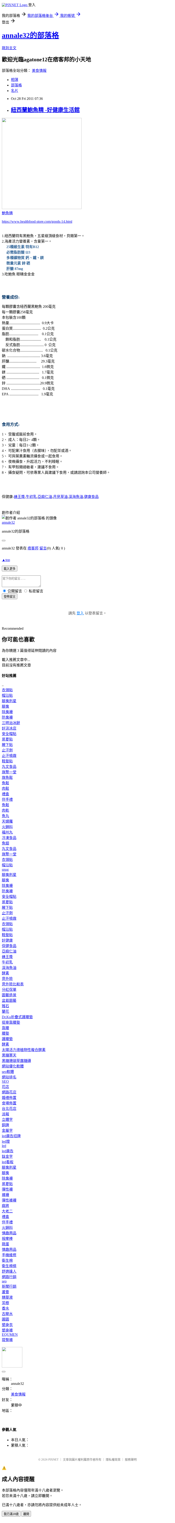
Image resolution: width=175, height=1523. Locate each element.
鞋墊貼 (7, 761)
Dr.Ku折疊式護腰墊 (17, 1017)
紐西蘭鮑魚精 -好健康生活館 (45, 110)
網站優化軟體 (13, 1066)
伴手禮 (7, 799)
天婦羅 (7, 821)
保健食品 (9, 946)
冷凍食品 (9, 838)
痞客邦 (33, 548)
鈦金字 (7, 1156)
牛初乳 (31, 497)
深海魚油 (76, 497)
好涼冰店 (9, 728)
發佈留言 (9, 596)
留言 (43, 548)
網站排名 (9, 1077)
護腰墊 (7, 1039)
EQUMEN (10, 1335)
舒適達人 (9, 1271)
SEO (5, 1081)
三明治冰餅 (11, 723)
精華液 (7, 1297)
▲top (6, 560)
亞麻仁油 (45, 497)
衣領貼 (7, 690)
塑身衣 (7, 1325)
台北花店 (9, 1109)
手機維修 (9, 1255)
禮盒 (5, 794)
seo (4, 1281)
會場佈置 (9, 1103)
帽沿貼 (7, 695)
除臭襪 (7, 712)
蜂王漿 (19, 497)
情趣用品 (9, 1233)
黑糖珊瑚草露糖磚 (16, 1061)
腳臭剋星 (9, 701)
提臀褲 (7, 1340)
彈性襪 (7, 1189)
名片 (14, 91)
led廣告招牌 (11, 1136)
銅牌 (5, 1125)
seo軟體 (8, 1072)
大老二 (7, 1211)
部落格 (16, 85)
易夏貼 (7, 739)
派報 (5, 1114)
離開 (26, 1514)
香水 (5, 1308)
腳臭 (5, 706)
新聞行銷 (9, 1286)
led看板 (7, 1162)
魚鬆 (5, 783)
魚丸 (5, 816)
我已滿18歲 (11, 1514)
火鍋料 (7, 827)
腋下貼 (7, 745)
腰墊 (5, 1033)
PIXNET (53, 1459)
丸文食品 (9, 767)
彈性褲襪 (9, 1200)
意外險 (7, 979)
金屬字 (7, 1130)
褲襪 (5, 1195)
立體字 (7, 1120)
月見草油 (60, 497)
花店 (5, 1087)
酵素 (5, 973)
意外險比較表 (13, 984)
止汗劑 (7, 750)
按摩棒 (7, 1239)
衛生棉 (7, 1260)
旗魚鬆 (7, 778)
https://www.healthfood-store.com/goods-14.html (37, 221)
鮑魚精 (7, 213)
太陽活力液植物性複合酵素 (24, 1050)
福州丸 (7, 832)
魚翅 (5, 843)
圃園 (5, 1319)
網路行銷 (9, 1277)
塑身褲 (7, 1330)
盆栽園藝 (9, 1000)
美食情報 (39, 71)
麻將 (5, 1206)
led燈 (6, 1141)
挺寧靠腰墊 (11, 1022)
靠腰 (5, 1028)
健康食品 (91, 497)
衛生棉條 (9, 1266)
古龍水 (7, 1314)
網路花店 (9, 1092)
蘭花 (5, 1011)
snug (5, 869)
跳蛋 (5, 1244)
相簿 (14, 80)
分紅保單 (9, 990)
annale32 (8, 522)
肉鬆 (5, 788)
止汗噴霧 (9, 756)
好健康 (7, 940)
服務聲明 (131, 1459)
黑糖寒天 (9, 1055)
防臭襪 (7, 717)
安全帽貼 (9, 734)
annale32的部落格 (30, 35)
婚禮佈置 (9, 1098)
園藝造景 (9, 995)
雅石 (5, 1006)
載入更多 (9, 568)
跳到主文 (9, 48)
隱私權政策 (113, 1459)
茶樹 (5, 1303)
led (4, 1146)
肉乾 (5, 810)
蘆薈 (5, 1292)
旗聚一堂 (9, 772)
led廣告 (7, 1151)
